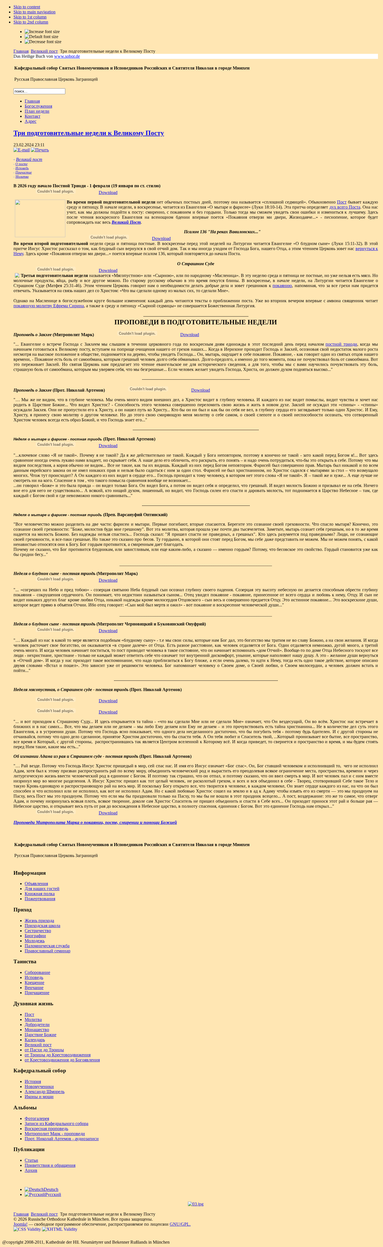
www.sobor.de (67, 56)
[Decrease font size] (43, 41)
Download (108, 192)
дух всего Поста (344, 207)
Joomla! (20, 1224)
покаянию (282, 285)
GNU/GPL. (180, 1224)
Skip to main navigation (34, 12)
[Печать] (40, 149)
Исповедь (22, 168)
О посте (21, 164)
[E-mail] (21, 149)
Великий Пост (126, 222)
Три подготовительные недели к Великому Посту (88, 133)
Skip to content (26, 6)
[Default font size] (41, 36)
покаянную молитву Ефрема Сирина (48, 305)
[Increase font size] (42, 31)
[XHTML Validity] (59, 1229)
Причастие (23, 172)
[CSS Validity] (27, 1229)
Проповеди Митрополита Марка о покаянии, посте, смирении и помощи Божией (95, 822)
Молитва (22, 177)
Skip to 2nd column (30, 22)
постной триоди (341, 344)
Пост (342, 202)
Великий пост (44, 51)
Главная (21, 51)
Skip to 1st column (30, 17)
